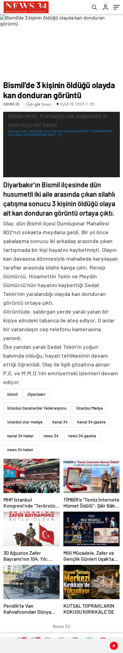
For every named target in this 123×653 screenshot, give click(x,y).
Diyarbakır (36, 394)
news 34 (51, 435)
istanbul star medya (25, 421)
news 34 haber (20, 449)
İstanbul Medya (89, 408)
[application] (61, 144)
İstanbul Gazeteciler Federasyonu (37, 408)
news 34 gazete (82, 435)
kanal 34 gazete (91, 421)
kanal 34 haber (20, 435)
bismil (12, 394)
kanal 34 (59, 421)
